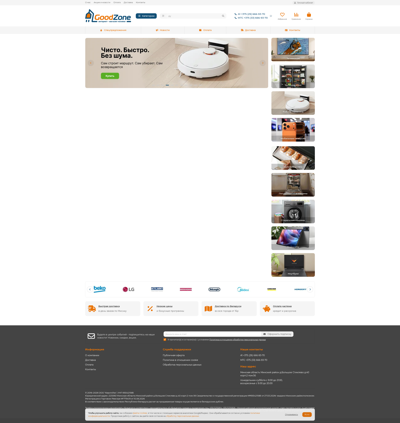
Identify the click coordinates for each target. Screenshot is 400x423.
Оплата (117, 2)
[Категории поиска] (163, 16)
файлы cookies (140, 413)
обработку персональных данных (182, 416)
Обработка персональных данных (182, 364)
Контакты (140, 2)
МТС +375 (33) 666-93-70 (253, 17)
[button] (91, 63)
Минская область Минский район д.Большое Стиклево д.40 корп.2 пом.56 (274, 374)
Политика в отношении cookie (180, 360)
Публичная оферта (174, 355)
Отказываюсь (291, 414)
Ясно (307, 414)
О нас (88, 2)
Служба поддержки (177, 349)
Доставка (128, 2)
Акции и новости (102, 2)
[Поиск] (223, 15)
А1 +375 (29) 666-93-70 (251, 14)
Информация (94, 349)
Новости (165, 30)
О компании (92, 355)
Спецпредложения (115, 30)
